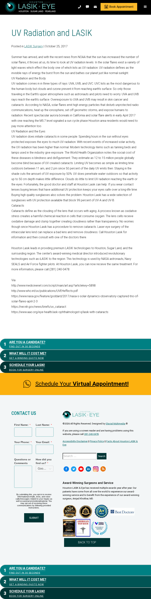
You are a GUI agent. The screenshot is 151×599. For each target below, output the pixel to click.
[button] (145, 6)
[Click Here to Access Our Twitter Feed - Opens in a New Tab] (73, 469)
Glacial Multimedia (115, 423)
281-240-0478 (91, 434)
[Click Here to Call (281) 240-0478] (80, 7)
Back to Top (87, 542)
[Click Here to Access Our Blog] (103, 469)
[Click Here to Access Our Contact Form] (96, 7)
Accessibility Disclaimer (75, 441)
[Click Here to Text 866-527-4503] (88, 7)
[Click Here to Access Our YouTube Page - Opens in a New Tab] (81, 469)
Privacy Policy (97, 441)
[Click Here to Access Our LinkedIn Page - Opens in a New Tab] (88, 469)
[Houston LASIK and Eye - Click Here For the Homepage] (30, 7)
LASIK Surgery (33, 46)
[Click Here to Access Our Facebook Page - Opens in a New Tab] (66, 469)
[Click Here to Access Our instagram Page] (96, 469)
